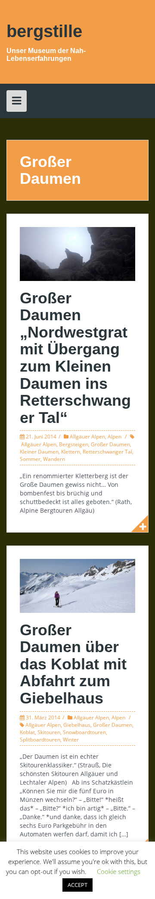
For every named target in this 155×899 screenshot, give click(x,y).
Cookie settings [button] (118, 871)
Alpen (114, 436)
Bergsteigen (73, 444)
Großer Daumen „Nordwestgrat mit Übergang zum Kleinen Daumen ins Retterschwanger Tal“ (75, 357)
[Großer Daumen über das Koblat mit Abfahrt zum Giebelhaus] (77, 585)
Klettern (70, 451)
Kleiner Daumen (39, 451)
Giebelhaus (76, 725)
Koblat (27, 732)
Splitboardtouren (40, 739)
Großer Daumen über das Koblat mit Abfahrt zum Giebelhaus (73, 664)
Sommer (30, 459)
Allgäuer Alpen (87, 436)
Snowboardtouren (84, 732)
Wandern (54, 459)
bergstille (44, 31)
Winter (71, 739)
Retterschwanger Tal (107, 451)
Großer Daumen (110, 444)
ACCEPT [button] (77, 885)
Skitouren (48, 732)
